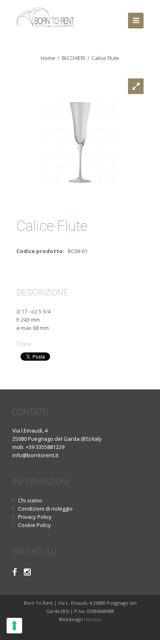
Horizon (93, 619)
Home (48, 58)
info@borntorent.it (35, 455)
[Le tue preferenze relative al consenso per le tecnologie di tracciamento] (14, 625)
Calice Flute (105, 58)
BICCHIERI (73, 58)
